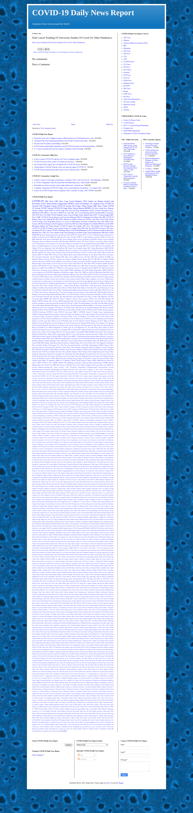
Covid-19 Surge (59, 210)
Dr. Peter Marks (42, 477)
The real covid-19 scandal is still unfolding (47, 144)
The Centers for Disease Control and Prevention (92, 651)
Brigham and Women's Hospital (70, 398)
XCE (41, 717)
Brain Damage (93, 396)
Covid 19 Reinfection (107, 279)
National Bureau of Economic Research (65, 585)
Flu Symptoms (106, 499)
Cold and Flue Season (104, 431)
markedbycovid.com (67, 726)
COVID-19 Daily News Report (83, 12)
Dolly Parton (58, 457)
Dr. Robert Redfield (82, 477)
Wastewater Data (50, 248)
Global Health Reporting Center (64, 510)
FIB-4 (46, 493)
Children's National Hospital (40, 314)
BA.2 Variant (92, 248)
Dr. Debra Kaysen (40, 466)
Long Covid (69, 201)
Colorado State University (61, 433)
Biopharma (96, 391)
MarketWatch (51, 568)
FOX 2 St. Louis (104, 493)
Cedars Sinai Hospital (59, 424)
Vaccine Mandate (55, 257)
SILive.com (66, 294)
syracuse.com (62, 729)
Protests (49, 618)
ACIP (47, 376)
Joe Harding (102, 539)
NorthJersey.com (82, 592)
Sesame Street (50, 636)
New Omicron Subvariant (48, 292)
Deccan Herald (88, 451)
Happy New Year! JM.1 (47, 519)
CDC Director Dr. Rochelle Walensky (87, 307)
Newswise (69, 292)
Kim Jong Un (105, 288)
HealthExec (85, 521)
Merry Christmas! (63, 290)
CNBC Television (64, 219)
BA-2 (106, 387)
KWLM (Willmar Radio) (107, 550)
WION (51, 210)
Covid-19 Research (63, 52)
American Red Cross (100, 301)
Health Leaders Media (43, 521)
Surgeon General (94, 645)
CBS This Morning (44, 224)
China (65, 215)
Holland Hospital (37, 334)
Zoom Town (78, 720)
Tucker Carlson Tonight (51, 674)
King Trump (106, 554)
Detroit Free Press (46, 455)
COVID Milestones (83, 409)
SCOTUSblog (66, 629)
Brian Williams (49, 398)
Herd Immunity (109, 332)
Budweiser (52, 400)
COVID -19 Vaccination (101, 274)
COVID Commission (108, 407)
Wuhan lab (35, 235)
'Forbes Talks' (78, 369)
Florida (86, 499)
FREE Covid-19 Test (107, 243)
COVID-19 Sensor (56, 418)
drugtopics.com (36, 724)
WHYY (39, 363)
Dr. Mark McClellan (96, 473)
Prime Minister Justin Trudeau (82, 614)
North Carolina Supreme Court (68, 592)
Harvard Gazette (70, 519)
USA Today (76, 206)
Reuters (81, 208)
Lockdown (74, 219)
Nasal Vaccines (89, 265)
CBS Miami (65, 274)
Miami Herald (52, 574)
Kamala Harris (91, 336)
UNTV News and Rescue (71, 682)
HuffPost (60, 528)
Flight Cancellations (78, 499)
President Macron (78, 612)
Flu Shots (98, 499)
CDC (41, 206)
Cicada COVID (54, 431)
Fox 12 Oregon (73, 501)
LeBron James (95, 559)
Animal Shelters (83, 382)
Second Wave (54, 634)
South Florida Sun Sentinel (65, 640)
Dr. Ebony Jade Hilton (51, 466)
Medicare (80, 572)
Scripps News (91, 294)
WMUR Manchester (54, 704)
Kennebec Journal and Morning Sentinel (43, 554)
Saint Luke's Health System (106, 629)
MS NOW (91, 565)
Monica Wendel (44, 579)
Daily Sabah (35, 451)
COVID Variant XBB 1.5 (41, 411)
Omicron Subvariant (45, 347)
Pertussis (34, 607)
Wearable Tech (49, 711)
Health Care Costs (105, 519)
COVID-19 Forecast (42, 413)
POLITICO (95, 228)
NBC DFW (39, 581)
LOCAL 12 (103, 237)
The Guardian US (89, 656)
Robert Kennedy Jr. (84, 254)
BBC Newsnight (80, 303)
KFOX (73, 546)
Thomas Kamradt (44, 669)
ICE (74, 528)
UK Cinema (75, 680)
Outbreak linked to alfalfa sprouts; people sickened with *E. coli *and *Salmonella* (130, 146)
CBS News (59, 201)
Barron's (42, 391)
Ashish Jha (79, 385)
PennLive (104, 605)
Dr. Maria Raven (77, 473)
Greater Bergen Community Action (45, 515)
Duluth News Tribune (92, 482)
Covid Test (42, 318)
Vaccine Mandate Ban (87, 693)
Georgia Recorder (68, 508)
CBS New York (57, 402)
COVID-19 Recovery (97, 415)
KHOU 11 (41, 254)
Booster (56, 226)
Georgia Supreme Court (79, 508)
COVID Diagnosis (47, 409)
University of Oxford (38, 691)
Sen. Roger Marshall (104, 634)
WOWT (62, 704)
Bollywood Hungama (38, 396)
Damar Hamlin (43, 451)
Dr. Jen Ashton (74, 243)
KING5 (46, 548)
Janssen (48, 336)
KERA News (57, 546)
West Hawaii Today (78, 711)
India (53, 222)
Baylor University (59, 391)
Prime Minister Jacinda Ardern (65, 614)
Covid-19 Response (91, 321)
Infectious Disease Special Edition (103, 334)
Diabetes (53, 455)
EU (65, 484)
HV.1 (75, 517)
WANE (48, 700)
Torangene (48, 671)
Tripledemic (46, 257)
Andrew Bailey (56, 382)
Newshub (39, 345)
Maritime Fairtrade (41, 338)
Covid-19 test (68, 224)
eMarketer (52, 724)
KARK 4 (34, 546)
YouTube (34, 720)
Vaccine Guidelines (84, 239)
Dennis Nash (90, 453)
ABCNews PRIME (40, 376)
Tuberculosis (36, 270)
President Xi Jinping (50, 614)
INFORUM (93, 528)
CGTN (72, 404)
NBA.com (99, 579)
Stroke (54, 645)
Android (63, 382)
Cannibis (34, 279)
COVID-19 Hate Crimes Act (65, 413)
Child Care (82, 426)
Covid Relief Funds (40, 442)
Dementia (38, 453)
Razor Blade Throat (42, 623)
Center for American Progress (81, 424)
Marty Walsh (75, 568)
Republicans (57, 625)
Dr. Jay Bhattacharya (67, 468)
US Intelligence (43, 685)
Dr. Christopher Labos (101, 462)
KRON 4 (55, 550)
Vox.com (42, 248)
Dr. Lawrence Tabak (78, 471)
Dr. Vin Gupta (89, 327)
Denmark (74, 453)
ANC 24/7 (74, 301)
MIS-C (80, 565)
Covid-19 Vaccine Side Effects (71, 263)
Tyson (83, 674)
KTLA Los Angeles (79, 550)
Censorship (69, 424)
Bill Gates (98, 303)
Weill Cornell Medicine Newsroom (62, 711)
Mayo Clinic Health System (56, 570)
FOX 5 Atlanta (82, 329)
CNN (85, 201)
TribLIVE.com (96, 671)
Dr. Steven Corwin (70, 479)
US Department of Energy (91, 682)
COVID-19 (38, 201)
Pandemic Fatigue (52, 605)
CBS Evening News (107, 226)
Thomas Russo (54, 669)
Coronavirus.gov (128, 123)
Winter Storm (102, 713)
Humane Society (67, 528)
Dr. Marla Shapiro (107, 473)
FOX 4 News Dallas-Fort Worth (45, 495)
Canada (111, 277)
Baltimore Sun (89, 303)
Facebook (111, 495)
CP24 (62, 422)
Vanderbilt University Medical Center (63, 695)
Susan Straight (92, 351)
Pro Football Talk (41, 616)
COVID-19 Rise (46, 418)
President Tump (64, 349)
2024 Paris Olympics (104, 299)
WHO (112, 224)
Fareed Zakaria (53, 497)
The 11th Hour (54, 296)
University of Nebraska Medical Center (103, 689)
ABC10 (73, 374)
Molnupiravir (35, 579)
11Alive (76, 272)
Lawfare (66, 559)
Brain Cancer (85, 396)
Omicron (58, 222)
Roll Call (105, 627)
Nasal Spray (53, 343)
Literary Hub (41, 563)
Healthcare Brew (99, 521)
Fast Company (61, 497)
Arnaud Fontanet (50, 385)
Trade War (62, 671)
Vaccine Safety (77, 358)
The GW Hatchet (49, 656)
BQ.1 (96, 389)
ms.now (93, 726)
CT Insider (94, 312)
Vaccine (46, 210)
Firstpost (70, 499)
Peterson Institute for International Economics (60, 607)
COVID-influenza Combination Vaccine (96, 420)
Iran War (80, 537)
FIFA (49, 493)
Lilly (80, 561)
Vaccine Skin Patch (41, 695)
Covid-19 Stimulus (44, 323)
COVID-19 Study (78, 418)
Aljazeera (126, 40)
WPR (75, 704)
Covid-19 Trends (69, 323)
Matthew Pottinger (42, 570)
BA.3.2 (72, 303)
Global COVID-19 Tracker (39, 510)
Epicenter (63, 486)
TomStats (43, 671)
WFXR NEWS (110, 700)
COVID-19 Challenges (66, 411)
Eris (112, 283)
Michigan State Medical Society (76, 574)
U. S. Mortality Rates (91, 674)
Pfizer (42, 213)
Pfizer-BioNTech (37, 349)
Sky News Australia (66, 239)
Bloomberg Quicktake (44, 305)
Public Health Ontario (46, 620)
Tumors (68, 674)
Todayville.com (36, 671)
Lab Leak (111, 237)
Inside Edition (101, 252)
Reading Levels (58, 623)
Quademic (55, 620)
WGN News (40, 702)
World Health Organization (93, 270)
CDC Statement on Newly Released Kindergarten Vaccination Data (129, 156)
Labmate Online (98, 557)
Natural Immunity (105, 587)
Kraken (53, 557)
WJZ (67, 702)
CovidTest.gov (68, 448)
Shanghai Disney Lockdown (74, 636)
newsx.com (111, 726)
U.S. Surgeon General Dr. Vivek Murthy (95, 676)
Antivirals (111, 301)
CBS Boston (36, 307)
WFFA (99, 700)
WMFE (47, 704)
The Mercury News (48, 660)
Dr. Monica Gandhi (65, 475)
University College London (57, 687)
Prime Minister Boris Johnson (68, 254)
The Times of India (91, 296)
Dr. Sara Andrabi (40, 479)
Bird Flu (90, 259)
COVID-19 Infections (39, 312)
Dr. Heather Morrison (106, 466)
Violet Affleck (64, 698)
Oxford (56, 603)
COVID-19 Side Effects (67, 418)
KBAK (39, 546)
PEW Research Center (59, 347)
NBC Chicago (45, 343)
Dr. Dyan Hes (51, 325)
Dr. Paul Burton (104, 475)
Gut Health (39, 517)
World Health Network (50, 715)
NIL (37, 583)
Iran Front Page (73, 537)
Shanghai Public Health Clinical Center (93, 636)
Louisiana (46, 565)
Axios (102, 219)
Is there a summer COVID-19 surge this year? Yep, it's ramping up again (56, 159)
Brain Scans (101, 396)
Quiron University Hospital (77, 620)
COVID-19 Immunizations (105, 310)
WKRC (71, 270)
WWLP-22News (104, 706)
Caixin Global (71, 422)
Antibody (97, 382)
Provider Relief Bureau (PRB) (60, 618)
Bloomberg (99, 248)
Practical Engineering (102, 609)
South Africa (39, 640)
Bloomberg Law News (79, 393)
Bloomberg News (91, 393)
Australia (79, 248)
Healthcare (91, 521)
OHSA (98, 594)
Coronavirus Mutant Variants (105, 241)
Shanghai (63, 636)
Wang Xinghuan (81, 709)
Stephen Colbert (77, 351)
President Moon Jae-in (89, 612)
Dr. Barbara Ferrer (109, 460)
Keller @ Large (109, 552)
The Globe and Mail (59, 656)
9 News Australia (108, 239)
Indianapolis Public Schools (63, 532)
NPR (78, 217)
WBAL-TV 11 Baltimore (63, 360)
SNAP (72, 629)
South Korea (46, 351)
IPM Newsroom (100, 528)
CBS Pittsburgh (83, 402)
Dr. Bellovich (35, 462)
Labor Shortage (107, 557)
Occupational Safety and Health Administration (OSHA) (86, 345)
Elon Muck (35, 486)
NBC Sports (62, 581)
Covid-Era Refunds (59, 448)
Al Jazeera (90, 301)
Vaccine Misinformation (99, 693)
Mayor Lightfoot (81, 570)
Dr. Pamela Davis (95, 475)
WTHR (62, 706)
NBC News (97, 206)
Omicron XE (99, 598)
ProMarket (49, 616)
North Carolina (55, 592)
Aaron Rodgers (82, 301)
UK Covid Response (85, 680)
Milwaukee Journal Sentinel (69, 340)
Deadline (62, 451)
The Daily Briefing (79, 354)
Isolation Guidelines (38, 288)
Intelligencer (67, 534)
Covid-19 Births (74, 318)
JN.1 (48, 233)
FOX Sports (66, 495)
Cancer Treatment (97, 422)
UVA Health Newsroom (76, 685)
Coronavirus (110, 213)
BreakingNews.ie (109, 396)
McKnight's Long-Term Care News (74, 338)
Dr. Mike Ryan (55, 475)
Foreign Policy (65, 501)
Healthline (48, 523)
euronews (85, 299)
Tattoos (72, 647)
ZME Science (40, 720)
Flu (45, 215)
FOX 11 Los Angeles (61, 329)
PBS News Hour (104, 224)
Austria (62, 387)
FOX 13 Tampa (72, 329)
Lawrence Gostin (73, 559)
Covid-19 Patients (78, 321)
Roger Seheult (88, 627)
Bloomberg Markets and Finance (43, 226)
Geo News (101, 506)
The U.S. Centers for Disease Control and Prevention (70, 665)
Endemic (97, 243)
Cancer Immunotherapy (106, 312)
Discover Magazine (49, 283)
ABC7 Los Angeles (98, 374)
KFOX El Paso (80, 546)
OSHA (34, 596)
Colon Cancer (50, 433)
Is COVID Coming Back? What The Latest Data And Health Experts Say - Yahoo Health (61, 183)
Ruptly (41, 629)
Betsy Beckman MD (80, 391)
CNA (68, 235)
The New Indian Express (60, 660)
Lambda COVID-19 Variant (47, 559)
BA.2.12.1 (35, 389)
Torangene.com (128, 128)
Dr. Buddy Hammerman (88, 462)
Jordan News (61, 543)
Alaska (99, 378)
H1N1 (44, 517)
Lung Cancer (53, 565)
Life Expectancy (55, 265)
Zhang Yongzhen (86, 365)
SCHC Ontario (58, 629)
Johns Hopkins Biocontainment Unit (57, 541)
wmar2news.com (47, 731)
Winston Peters (84, 713)
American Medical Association (49, 241)
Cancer (55, 250)
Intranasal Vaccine (108, 285)
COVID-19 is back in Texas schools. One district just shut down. (54, 162)
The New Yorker (50, 356)
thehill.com (86, 729)
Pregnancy (35, 294)
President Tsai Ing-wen (38, 614)
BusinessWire (35, 402)
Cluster (87, 431)
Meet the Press (103, 572)
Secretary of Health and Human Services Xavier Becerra (73, 634)
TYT (53, 647)
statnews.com (41, 272)
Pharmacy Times (108, 265)
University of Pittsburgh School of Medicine (56, 691)
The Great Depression (71, 656)
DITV (101, 448)
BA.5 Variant (47, 230)
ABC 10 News (53, 301)
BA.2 (80, 272)
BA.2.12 (111, 387)
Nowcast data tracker (69, 594)
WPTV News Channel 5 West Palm (96, 704)
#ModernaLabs (82, 367)
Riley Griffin (105, 625)
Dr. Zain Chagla (62, 482)
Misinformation (77, 290)
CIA (84, 404)
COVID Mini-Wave (94, 409)
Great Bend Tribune (105, 512)
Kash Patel (69, 552)
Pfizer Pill (85, 607)
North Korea (47, 239)
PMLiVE (79, 603)
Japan (49, 539)
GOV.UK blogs (72, 504)
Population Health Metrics (51, 349)
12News (101, 369)
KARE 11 (111, 543)
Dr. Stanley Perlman (51, 479)
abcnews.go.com (109, 720)
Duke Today (83, 482)
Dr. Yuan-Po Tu (53, 482)
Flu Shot (40, 285)
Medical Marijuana (62, 572)
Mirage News (85, 576)
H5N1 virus (49, 517)
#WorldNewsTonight (67, 272)
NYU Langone (88, 583)
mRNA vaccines (78, 257)
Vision (112, 358)
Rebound (64, 623)
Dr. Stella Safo (61, 479)
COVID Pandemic (57, 215)
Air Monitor (71, 378)
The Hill (55, 219)
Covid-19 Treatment (57, 323)
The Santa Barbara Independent (46, 662)
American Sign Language (102, 380)
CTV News (85, 241)
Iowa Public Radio (52, 537)
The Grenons (80, 656)
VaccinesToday (87, 358)
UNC (49, 682)
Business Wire (110, 400)
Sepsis (44, 636)
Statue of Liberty (95, 643)
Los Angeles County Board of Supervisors (94, 563)
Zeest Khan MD (55, 720)
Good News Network (103, 510)
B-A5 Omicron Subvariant (81, 387)
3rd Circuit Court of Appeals (75, 371)
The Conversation (108, 254)
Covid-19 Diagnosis (37, 444)
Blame (40, 393)
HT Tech (71, 517)
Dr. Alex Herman (47, 460)
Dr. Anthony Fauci (97, 204)
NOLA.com (48, 583)
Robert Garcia (42, 627)
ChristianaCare (89, 429)
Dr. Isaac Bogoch (83, 283)
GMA (44, 233)
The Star (79, 662)
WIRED (46, 299)
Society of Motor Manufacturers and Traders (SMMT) (99, 638)
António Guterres (104, 382)
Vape (98, 695)
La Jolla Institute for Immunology (84, 557)
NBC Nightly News (75, 265)
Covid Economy (83, 440)
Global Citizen (51, 510)
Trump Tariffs (36, 674)
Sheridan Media (36, 638)
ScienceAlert (103, 349)
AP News (53, 259)
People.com (110, 605)
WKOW (96, 702)
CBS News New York (76, 274)
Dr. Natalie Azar (66, 327)
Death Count (68, 451)
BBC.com (86, 272)
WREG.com (35, 706)
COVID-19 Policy (86, 415)
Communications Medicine (76, 433)
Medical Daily (104, 338)
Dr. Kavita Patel (106, 325)
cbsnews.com (66, 722)
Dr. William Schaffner (104, 283)
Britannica (82, 398)
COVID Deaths (52, 310)
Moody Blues (59, 579)
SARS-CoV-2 (52, 268)
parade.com (35, 729)
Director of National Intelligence (94, 455)
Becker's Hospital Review (74, 259)
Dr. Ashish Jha (59, 237)
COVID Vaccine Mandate (61, 277)
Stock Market (48, 645)
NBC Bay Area (87, 228)
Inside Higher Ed (95, 532)
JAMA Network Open (38, 336)
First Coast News (89, 497)
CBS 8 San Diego (48, 402)
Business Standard (100, 400)
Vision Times (104, 698)
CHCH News (78, 404)
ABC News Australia (65, 374)
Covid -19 (47, 440)
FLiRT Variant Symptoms (59, 493)
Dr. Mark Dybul (86, 473)
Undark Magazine (95, 685)
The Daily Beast (67, 354)
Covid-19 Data (92, 250)
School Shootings (88, 631)
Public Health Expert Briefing (101, 618)
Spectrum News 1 (88, 640)
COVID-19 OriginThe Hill (73, 415)
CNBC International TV (95, 404)
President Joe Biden (54, 612)
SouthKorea (75, 640)
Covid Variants (58, 228)
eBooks (47, 724)
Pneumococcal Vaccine (70, 609)
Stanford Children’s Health (57, 643)
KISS (50, 548)
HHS (86, 332)
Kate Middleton (84, 552)
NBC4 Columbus (91, 581)
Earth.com (106, 327)
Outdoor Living (49, 603)
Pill (51, 609)
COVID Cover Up (37, 409)
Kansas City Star (60, 552)
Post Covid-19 (90, 246)
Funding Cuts (78, 52)
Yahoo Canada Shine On (64, 717)
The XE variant (99, 667)
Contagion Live (95, 279)
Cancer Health (89, 422)
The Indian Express (87, 658)
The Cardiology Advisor (72, 651)
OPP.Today (111, 594)
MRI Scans (85, 565)
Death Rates (75, 451)
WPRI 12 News (82, 704)
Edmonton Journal (82, 484)
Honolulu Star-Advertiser (65, 526)
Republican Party (48, 625)
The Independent (78, 296)
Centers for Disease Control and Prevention (51, 279)
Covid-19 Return (41, 446)
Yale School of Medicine (64, 365)
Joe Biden (54, 336)
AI (105, 257)
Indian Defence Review (103, 530)
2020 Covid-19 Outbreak (48, 371)
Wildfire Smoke (71, 713)
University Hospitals (66, 358)
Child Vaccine (109, 219)
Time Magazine (102, 296)
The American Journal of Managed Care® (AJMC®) (82, 268)
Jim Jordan (89, 539)
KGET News (99, 546)
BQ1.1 (99, 389)
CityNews (92, 241)
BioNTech (92, 272)
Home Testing (47, 334)
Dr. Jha (85, 468)
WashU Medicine (102, 709)
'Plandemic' (90, 369)
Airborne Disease (92, 378)
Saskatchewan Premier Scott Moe (68, 631)
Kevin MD (58, 554)
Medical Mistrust (72, 572)
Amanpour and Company (38, 380)
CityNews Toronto (95, 314)
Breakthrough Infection (38, 398)
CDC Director (98, 402)
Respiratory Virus (65, 625)
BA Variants (60, 303)
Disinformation (60, 283)
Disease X (103, 323)
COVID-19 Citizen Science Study (82, 411)
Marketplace (58, 568)
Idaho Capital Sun (42, 530)
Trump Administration (94, 233)
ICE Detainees (79, 528)
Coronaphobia (98, 435)
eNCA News (127, 70)
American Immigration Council (86, 380)
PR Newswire (88, 603)
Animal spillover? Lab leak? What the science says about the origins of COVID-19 (59, 167)
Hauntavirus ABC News (89, 519)
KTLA (64, 550)
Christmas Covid (79, 314)
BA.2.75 (40, 389)
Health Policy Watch (86, 285)
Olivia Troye (47, 598)
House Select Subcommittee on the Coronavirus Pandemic (89, 526)
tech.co (68, 729)
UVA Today (87, 685)
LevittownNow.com (41, 561)
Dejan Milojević (104, 451)
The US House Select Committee (94, 665)
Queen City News (64, 620)
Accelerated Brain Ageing (99, 376)
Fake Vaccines (45, 497)
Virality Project (73, 698)
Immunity (96, 237)
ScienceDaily (107, 246)
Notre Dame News (53, 594)
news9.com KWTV (101, 726)
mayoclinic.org (86, 726)
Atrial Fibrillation (43, 387)
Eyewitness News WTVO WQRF (101, 490)
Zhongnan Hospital (65, 720)
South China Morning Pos (50, 640)
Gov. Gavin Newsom (52, 512)
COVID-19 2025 (92, 310)
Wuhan (107, 222)
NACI (95, 579)
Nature (77, 343)
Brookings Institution (81, 305)
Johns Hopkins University (85, 288)
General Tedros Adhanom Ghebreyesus (49, 506)
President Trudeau (109, 612)
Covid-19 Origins (56, 281)
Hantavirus (47, 246)
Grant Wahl (97, 512)
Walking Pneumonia (70, 709)
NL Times (41, 583)
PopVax (86, 609)
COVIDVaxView (56, 422)
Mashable (103, 568)
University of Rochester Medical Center (80, 691)
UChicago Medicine (45, 680)
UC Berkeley (110, 676)
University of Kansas (54, 689)
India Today (94, 530)
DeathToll (81, 451)
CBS (95, 259)
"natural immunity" (59, 367)
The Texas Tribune (94, 356)
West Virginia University (96, 711)
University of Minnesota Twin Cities (93, 222)
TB (37, 647)
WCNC (73, 360)
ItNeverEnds (91, 537)
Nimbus (45, 345)
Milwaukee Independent (101, 574)
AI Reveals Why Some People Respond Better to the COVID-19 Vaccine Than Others (61, 141)
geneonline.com (101, 365)
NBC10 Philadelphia (81, 581)
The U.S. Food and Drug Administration (136, 125)
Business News (80, 400)
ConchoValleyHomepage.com (99, 433)
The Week (82, 667)
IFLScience (77, 252)
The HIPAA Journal (99, 656)
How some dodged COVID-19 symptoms (47, 528)
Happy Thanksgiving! (60, 519)
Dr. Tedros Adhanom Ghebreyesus (102, 479)
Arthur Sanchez (60, 385)
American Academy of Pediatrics (54, 380)
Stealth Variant (104, 643)
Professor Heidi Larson (72, 616)
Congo (111, 314)
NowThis (60, 594)
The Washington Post (87, 217)
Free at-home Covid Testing (47, 332)
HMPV (66, 517)
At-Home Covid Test (103, 385)
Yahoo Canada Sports (77, 717)
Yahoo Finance (87, 206)
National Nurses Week (76, 587)
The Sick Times (59, 662)
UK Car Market (67, 680)
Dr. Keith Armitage (50, 471)
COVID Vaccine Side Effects (66, 310)
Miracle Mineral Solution (74, 576)
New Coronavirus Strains (52, 590)
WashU (95, 709)
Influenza (35, 265)
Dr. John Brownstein (84, 325)
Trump (102, 671)
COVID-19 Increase (78, 413)
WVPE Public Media (94, 706)
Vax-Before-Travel (109, 695)
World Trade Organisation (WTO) (79, 715)
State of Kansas (86, 643)
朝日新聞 (63, 731)
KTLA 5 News (70, 550)
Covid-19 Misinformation (96, 235)
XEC (62, 257)
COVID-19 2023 (81, 310)
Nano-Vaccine (100, 583)
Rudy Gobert (35, 629)
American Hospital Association (49, 235)
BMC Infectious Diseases (78, 389)
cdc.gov (72, 722)
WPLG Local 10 (69, 704)
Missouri (98, 576)
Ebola (93, 243)
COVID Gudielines (72, 409)
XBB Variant (35, 717)
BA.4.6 (51, 389)
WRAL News (110, 704)
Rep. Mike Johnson (37, 625)
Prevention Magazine (76, 349)
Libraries (76, 561)
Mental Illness (44, 574)
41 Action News (87, 371)
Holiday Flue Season (89, 523)
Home (73, 124)
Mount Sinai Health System (88, 340)
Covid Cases (62, 440)
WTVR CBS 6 (84, 706)
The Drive (105, 654)
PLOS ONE (73, 603)
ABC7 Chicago (89, 374)
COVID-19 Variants (46, 228)
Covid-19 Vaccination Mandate (83, 281)
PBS (84, 246)
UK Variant (45, 682)
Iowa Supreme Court (63, 537)
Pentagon (111, 347)
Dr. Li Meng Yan (107, 471)
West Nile (86, 711)
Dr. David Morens (103, 464)
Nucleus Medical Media (81, 594)
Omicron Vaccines (55, 598)
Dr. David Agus (94, 464)
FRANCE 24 (89, 495)
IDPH (84, 528)
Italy (96, 537)
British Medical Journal (91, 398)
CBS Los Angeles (102, 259)
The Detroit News (90, 354)
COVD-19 (90, 274)
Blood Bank (45, 393)
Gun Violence (107, 515)
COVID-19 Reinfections (77, 277)
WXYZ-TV (51, 709)
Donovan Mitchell (67, 457)
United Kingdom (104, 685)
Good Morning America (87, 213)
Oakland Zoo (39, 596)
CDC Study (57, 404)
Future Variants (48, 285)
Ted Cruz (83, 647)
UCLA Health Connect (97, 678)
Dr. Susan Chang (80, 479)
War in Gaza (89, 709)
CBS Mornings (64, 241)
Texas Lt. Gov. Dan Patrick (57, 649)
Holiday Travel (110, 523)
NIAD (33, 583)
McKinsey (89, 570)
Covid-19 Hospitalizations (79, 230)
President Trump (50, 206)
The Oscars (92, 660)
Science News (105, 631)
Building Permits (60, 400)
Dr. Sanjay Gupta (50, 252)
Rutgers (52, 629)
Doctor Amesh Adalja (48, 457)
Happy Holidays (36, 519)
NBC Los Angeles (47, 581)
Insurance (60, 534)
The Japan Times (97, 658)
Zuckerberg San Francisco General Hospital (93, 720)
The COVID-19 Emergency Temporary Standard (53, 651)
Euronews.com (49, 329)
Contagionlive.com (74, 435)
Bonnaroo (46, 396)
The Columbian (57, 354)
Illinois (49, 530)
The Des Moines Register (95, 654)
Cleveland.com (81, 431)
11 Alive (96, 369)
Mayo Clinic (98, 217)
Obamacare (46, 596)
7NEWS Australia (43, 301)
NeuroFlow (42, 590)
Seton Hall (58, 636)
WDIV (94, 360)
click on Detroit (79, 722)
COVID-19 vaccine (64, 206)
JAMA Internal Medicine (104, 537)
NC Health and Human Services (105, 581)
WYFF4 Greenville (59, 709)
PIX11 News (71, 347)
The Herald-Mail (109, 656)
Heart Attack (99, 332)
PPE (83, 603)
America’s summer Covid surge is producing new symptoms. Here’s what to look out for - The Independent (67, 180)
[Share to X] (43, 49)
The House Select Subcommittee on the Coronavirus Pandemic (63, 658)
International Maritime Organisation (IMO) (82, 534)
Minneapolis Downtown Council (57, 576)
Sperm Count (96, 640)
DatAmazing (56, 451)
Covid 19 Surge (37, 222)
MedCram (39, 239)
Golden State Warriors (80, 510)
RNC (86, 620)
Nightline (107, 590)
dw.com (43, 724)
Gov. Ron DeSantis (87, 237)
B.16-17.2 (102, 387)
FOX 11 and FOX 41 (81, 493)
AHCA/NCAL (64, 376)
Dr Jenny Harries (76, 457)
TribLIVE (88, 671)
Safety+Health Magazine (91, 629)
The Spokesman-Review (70, 662)
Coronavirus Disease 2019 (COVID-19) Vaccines (45, 437)
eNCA (94, 365)
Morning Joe (66, 579)
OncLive (106, 598)
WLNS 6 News (47, 363)
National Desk (80, 585)
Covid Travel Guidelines (52, 442)
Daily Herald (110, 448)
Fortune (66, 228)
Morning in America (88, 290)
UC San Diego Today (44, 678)
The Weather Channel (107, 356)
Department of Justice (100, 453)
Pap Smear (66, 605)
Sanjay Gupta (46, 631)
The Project (111, 660)
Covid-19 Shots (50, 446)
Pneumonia (80, 609)
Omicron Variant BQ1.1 (67, 598)
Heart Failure (61, 523)
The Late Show (107, 658)
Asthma (84, 385)
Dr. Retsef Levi (73, 477)
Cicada (87, 314)
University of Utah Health (99, 691)
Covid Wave (65, 318)
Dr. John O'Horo (102, 468)
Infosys (88, 532)
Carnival (47, 424)
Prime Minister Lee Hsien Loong (101, 614)
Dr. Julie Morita (40, 471)
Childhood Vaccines (64, 250)
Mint (70, 290)
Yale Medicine (60, 248)
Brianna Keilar (57, 398)
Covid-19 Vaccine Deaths (101, 281)
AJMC (70, 376)
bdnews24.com (36, 722)
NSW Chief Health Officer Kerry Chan (62, 583)
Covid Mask (101, 440)
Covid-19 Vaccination (102, 210)
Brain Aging (77, 396)
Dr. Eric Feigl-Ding (82, 466)
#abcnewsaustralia (103, 367)
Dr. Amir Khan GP (65, 460)
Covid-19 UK (67, 446)
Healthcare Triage (40, 523)
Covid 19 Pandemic (38, 243)
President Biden (100, 213)
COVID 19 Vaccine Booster (50, 217)
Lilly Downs (85, 561)
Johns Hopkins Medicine (43, 543)
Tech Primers (77, 647)
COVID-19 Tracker (89, 418)
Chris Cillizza (74, 429)
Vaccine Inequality (76, 693)
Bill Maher (104, 303)
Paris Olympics (78, 605)
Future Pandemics (50, 504)
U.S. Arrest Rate (101, 674)
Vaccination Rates (37, 299)
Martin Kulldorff (66, 568)
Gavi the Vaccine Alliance (68, 332)
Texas (98, 647)
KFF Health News (66, 546)
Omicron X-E (92, 598)
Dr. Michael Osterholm (53, 327)
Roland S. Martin (97, 627)
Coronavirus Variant (103, 261)
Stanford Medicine (70, 643)
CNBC (38, 217)
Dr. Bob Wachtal (66, 462)
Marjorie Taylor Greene (50, 290)
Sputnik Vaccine (104, 640)
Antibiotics (91, 382)
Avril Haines (68, 387)
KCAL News (45, 546)
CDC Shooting (49, 404)
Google (112, 510)
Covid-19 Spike (59, 446)
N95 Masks (90, 579)
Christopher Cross (109, 429)
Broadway (101, 398)
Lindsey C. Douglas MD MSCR (98, 561)
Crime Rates (83, 448)
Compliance (87, 433)
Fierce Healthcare (75, 497)
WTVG (78, 706)
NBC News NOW (100, 290)
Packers (95, 603)
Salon (41, 631)
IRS (67, 334)
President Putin (99, 612)
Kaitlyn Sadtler (51, 552)
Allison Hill (110, 378)
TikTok (89, 669)
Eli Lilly (98, 484)
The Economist (37, 257)
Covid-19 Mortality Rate (64, 321)
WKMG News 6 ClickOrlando (86, 702)
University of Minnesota (66, 689)
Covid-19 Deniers (98, 442)
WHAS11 (52, 702)
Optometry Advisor (67, 601)
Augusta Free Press (54, 387)
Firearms (82, 497)
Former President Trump (103, 329)
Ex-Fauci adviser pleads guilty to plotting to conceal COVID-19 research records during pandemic (64, 146)
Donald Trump (104, 230)
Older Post (109, 124)
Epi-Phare (57, 486)
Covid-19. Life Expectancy (45, 448)
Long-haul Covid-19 (76, 563)
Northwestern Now (43, 594)
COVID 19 (35, 228)
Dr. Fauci (67, 213)
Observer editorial (54, 596)
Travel (34, 358)
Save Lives (80, 631)
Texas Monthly (68, 649)
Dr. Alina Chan (56, 460)
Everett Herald (42, 490)
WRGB (41, 706)
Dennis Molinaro (81, 453)
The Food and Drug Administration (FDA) (80, 210)
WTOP (66, 706)
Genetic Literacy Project (91, 506)
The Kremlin (40, 356)
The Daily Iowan (64, 654)
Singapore (110, 349)
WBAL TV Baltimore (48, 360)
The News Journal (84, 660)
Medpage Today (55, 340)
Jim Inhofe (83, 539)
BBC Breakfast (58, 389)
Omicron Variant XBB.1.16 (81, 598)
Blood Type (53, 393)
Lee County (103, 559)
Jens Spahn (76, 539)
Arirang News (61, 259)
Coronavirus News (65, 437)
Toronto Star (55, 671)
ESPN (56, 484)
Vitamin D (35, 248)
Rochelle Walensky (79, 627)
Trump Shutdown (109, 671)
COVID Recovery (104, 409)
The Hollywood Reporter (39, 658)
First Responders (46, 499)
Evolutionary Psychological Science (65, 490)
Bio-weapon (90, 391)
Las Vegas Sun (59, 559)
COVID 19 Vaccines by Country (85, 407)
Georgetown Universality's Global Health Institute (45, 508)
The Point (104, 660)
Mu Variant (73, 579)
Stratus (75, 239)
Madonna (97, 565)
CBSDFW (91, 402)
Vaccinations (58, 693)
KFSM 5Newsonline (90, 546)
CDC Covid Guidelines (47, 307)
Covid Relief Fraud (93, 316)
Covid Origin (46, 263)
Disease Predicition (37, 457)
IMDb (88, 528)
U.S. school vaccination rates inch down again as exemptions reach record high (58, 149)
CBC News (75, 213)
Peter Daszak (43, 607)
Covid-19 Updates (80, 323)
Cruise (89, 448)
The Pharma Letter (61, 356)
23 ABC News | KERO (61, 371)
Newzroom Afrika (100, 590)
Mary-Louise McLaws (84, 568)
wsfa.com (54, 731)
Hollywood (35, 526)
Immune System (86, 530)
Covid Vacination (64, 442)
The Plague (98, 660)
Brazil (73, 305)
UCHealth (63, 678)
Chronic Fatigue (36, 431)
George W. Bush (109, 506)
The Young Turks (109, 667)
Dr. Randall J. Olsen (63, 477)
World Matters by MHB (62, 715)
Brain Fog (35, 274)
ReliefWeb (83, 623)
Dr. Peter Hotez (86, 263)
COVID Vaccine (47, 208)
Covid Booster (36, 281)
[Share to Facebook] (46, 49)
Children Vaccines (103, 426)
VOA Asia (51, 693)
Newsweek (79, 246)
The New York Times (93, 219)
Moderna (111, 208)
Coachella (92, 431)
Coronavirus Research (77, 437)
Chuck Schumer (45, 431)
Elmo (112, 484)
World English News (37, 715)
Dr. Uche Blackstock (78, 327)
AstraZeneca (62, 235)
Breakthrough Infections (46, 274)
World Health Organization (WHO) (60, 204)
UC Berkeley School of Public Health (48, 358)
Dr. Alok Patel (106, 250)
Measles (87, 338)
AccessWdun (110, 376)
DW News (95, 208)
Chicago (52, 426)
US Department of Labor (104, 682)
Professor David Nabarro (59, 616)
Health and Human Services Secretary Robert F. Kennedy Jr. (65, 521)
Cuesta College (96, 448)
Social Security (36, 351)
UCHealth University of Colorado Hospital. (79, 678)
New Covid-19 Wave (86, 343)
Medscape (73, 217)
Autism (85, 248)
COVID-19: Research (79, 420)
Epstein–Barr (78, 486)
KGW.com (106, 546)
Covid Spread (104, 316)
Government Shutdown (65, 512)
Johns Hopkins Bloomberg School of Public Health (61, 288)
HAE (54, 517)
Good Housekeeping (91, 510)
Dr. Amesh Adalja (40, 325)
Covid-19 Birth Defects (75, 442)
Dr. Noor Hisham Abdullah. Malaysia (80, 475)
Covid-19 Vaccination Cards (93, 446)
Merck (66, 265)
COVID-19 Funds (52, 413)
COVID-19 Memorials (59, 415)
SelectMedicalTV (93, 634)
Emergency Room (43, 486)
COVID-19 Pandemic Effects (61, 230)
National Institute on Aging (63, 587)
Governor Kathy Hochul (87, 512)
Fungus (34, 504)
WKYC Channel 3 (39, 704)
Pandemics (60, 605)
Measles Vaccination (108, 570)
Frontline (103, 501)
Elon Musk (41, 329)
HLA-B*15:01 (60, 517)
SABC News (44, 268)
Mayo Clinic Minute (70, 570)
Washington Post (79, 270)
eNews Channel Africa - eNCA (63, 724)
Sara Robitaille (55, 631)
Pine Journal (56, 609)
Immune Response (76, 530)
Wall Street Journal (108, 233)
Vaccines (102, 228)
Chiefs (77, 426)
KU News (97, 550)
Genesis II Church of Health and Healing (72, 506)
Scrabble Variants (45, 634)
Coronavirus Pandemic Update (87, 261)
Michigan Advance (62, 574)
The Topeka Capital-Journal (48, 665)
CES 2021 (67, 404)
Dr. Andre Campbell (89, 460)
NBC (104, 579)
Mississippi (93, 576)
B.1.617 (90, 387)
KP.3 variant (97, 288)
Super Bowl (69, 645)
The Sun (109, 662)
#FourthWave (73, 367)
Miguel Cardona (89, 574)
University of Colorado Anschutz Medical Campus (92, 687)
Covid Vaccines (64, 217)
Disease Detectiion (109, 455)
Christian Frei (81, 429)
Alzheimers (35, 241)
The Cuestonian (55, 654)
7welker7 (94, 371)
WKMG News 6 (73, 702)
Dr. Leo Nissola (88, 471)
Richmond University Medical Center (91, 625)
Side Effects (44, 638)
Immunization (80, 334)
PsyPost (85, 349)
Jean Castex (64, 539)
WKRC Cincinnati (104, 702)
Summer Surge (82, 233)
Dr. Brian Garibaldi (76, 462)
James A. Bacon (42, 539)
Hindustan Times (78, 523)
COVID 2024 (97, 407)
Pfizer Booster (77, 607)
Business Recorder (89, 400)
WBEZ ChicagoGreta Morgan (71, 700)
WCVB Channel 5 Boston (84, 360)
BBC (104, 217)
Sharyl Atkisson (109, 636)
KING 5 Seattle (40, 548)
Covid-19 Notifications (85, 444)
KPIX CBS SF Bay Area (38, 550)
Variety (102, 695)
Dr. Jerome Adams (78, 468)
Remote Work (99, 623)
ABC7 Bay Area (79, 374)
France (98, 501)
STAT (72, 294)
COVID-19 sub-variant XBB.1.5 (68, 312)
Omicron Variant (37, 210)
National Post (86, 587)
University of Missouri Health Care (83, 689)
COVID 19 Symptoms (69, 407)
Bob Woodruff (100, 393)
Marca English (104, 565)
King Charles (98, 554)
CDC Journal (41, 404)
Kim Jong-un (91, 554)
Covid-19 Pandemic (82, 204)
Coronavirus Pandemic (52, 316)
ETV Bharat (61, 484)
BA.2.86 (66, 303)
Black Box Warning (105, 391)
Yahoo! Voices (77, 299)
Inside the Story (104, 532)
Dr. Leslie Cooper (97, 471)
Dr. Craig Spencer (41, 464)
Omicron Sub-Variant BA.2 (88, 292)
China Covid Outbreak (45, 219)
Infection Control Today (89, 252)
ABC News (49, 201)
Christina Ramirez (98, 429)
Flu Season (70, 252)
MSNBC (88, 208)
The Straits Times (101, 662)
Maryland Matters (95, 568)
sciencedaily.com (53, 729)
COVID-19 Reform (108, 415)
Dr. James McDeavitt (45, 468)
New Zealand (98, 265)
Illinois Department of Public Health (61, 530)
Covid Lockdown (92, 440)
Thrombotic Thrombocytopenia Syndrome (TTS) (73, 669)
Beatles (66, 391)
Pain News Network (102, 603)
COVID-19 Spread (90, 277)
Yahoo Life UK (88, 717)
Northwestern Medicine (94, 592)
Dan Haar (49, 451)
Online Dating (44, 601)
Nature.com (81, 219)
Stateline (69, 351)
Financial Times (61, 252)
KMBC (71, 548)
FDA (33, 215)
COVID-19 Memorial (89, 413)
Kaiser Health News (41, 552)
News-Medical (93, 224)
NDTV (51, 254)
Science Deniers (97, 631)
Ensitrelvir (51, 486)
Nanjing (94, 583)
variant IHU (110, 729)
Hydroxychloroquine (59, 334)
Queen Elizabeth (93, 349)
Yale (103, 717)
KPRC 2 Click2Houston (79, 336)
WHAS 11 (46, 702)
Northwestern (52, 345)
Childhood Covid (61, 261)
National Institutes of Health (66, 343)
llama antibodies (44, 726)
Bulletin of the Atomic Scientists (98, 305)
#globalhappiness (55, 369)
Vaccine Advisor (66, 693)
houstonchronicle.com (100, 724)
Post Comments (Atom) (48, 128)
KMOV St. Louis (78, 548)
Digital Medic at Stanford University (75, 455)
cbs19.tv (60, 722)
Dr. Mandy (43, 473)
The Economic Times (104, 354)
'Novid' (85, 369)
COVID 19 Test (43, 310)
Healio (98, 519)
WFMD (103, 700)
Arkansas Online (41, 385)
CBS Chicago (58, 274)
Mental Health (36, 574)
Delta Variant (73, 208)
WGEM (34, 702)
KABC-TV (60, 336)
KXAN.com (45, 265)
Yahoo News (69, 257)
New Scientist (54, 233)
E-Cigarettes (38, 484)
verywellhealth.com (37, 731)
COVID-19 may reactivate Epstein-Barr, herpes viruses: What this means (57, 170)
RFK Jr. (47, 213)
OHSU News (103, 594)
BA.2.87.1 (46, 389)
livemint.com (35, 726)
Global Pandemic (74, 285)
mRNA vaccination (55, 726)
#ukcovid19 (71, 369)
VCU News (46, 693)
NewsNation (71, 246)
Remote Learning (91, 623)
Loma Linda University (64, 563)
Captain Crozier (40, 424)
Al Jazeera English (104, 215)
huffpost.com (110, 724)
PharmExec (91, 607)
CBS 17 (111, 305)
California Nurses (80, 422)
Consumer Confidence (43, 435)
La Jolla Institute (70, 557)
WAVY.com (60, 700)
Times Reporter (104, 669)
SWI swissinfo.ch (79, 629)
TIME (49, 215)
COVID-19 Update (99, 418)
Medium (96, 572)
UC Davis (35, 678)
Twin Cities (74, 674)
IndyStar (74, 532)
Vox (45, 700)
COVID (111, 248)
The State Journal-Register (89, 662)
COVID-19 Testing (103, 277)
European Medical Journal (78, 488)
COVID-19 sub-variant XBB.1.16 (46, 420)
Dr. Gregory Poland (71, 283)
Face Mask (96, 495)
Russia (60, 294)
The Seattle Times (72, 356)
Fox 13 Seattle (92, 501)
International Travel (99, 534)
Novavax (56, 254)
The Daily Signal (74, 654)
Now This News (62, 345)
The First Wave (40, 656)
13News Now (93, 299)
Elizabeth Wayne (105, 484)
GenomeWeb (80, 332)
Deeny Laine (95, 451)
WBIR (81, 700)
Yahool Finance (97, 717)
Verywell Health (104, 358)
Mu (98, 340)
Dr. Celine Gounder (70, 237)
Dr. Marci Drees (69, 473)
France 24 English (38, 246)
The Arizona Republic (79, 649)
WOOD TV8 (62, 363)
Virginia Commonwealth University (87, 698)
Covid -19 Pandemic (79, 316)
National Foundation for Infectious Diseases (97, 585)
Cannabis (105, 422)
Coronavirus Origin (38, 316)
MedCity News (94, 338)
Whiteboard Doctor (52, 713)
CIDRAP (61, 213)
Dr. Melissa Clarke (46, 475)
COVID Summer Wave (46, 277)
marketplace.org (77, 726)
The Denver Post (83, 654)
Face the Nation (104, 495)
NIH (82, 265)
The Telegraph (83, 356)
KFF (40, 265)
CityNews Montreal (71, 431)
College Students (41, 433)
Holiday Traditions (100, 523)
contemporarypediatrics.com (91, 722)
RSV (95, 215)
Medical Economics (51, 572)
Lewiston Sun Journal (53, 561)
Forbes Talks (56, 501)
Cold (96, 431)
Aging (65, 378)
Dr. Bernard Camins (55, 462)
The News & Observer (73, 660)
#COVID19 (49, 272)
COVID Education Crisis (59, 409)
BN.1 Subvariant (89, 389)
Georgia (61, 508)
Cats (51, 424)
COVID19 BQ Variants (45, 422)
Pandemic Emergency (41, 605)
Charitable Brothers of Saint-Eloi (41, 426)
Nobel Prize (41, 592)
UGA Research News (57, 680)
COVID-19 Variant (66, 226)
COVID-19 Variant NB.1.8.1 (79, 235)
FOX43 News (73, 495)
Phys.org (111, 292)
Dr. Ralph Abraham (52, 477)
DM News (75, 224)
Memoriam (111, 572)
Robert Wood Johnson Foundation (55, 627)
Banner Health (105, 389)
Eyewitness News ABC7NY (83, 490)
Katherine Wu (93, 552)
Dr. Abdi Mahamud (108, 457)
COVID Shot (49, 250)
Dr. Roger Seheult (93, 477)
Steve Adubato (40, 645)
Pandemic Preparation (82, 347)
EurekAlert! (101, 486)
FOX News (39, 215)
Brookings (106, 398)
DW (105, 448)
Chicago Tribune (70, 426)
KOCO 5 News (88, 548)
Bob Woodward (109, 393)
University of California (71, 687)
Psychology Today (74, 618)
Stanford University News (58, 351)
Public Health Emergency (86, 618)
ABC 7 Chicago (37, 374)
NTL (75, 583)
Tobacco (111, 669)
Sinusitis (50, 638)
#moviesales (64, 369)
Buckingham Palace (43, 400)
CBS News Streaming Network (70, 402)
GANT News (64, 504)
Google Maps (35, 512)
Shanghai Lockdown (101, 294)
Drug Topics (98, 327)
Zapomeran (48, 720)
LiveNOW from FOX (52, 563)
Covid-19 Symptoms (56, 224)
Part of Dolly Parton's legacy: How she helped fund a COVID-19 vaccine (57, 164)
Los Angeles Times (75, 228)
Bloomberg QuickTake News (105, 272)
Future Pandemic (40, 504)
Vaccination (44, 270)
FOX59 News (81, 495)
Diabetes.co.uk (60, 455)
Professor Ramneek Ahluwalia (87, 616)
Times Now (95, 669)
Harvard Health (79, 519)
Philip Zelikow (103, 607)
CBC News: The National (91, 226)
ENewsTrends (50, 484)
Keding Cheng (101, 552)
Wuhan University (109, 715)
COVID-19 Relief (36, 418)
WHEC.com (58, 702)
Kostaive (48, 557)
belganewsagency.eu (45, 722)
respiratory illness (43, 729)
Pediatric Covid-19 (101, 347)
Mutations (79, 579)
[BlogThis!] (41, 49)
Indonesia (89, 334)
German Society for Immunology (94, 508)
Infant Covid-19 (81, 532)
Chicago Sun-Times (60, 426)
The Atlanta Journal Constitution (93, 649)
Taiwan (107, 351)
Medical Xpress (89, 215)
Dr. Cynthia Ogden (52, 464)
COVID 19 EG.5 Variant (56, 407)
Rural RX (46, 629)
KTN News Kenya (90, 550)
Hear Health (54, 523)
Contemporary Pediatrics (87, 435)
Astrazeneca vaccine (92, 385)
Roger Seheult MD (52, 294)
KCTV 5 (51, 546)
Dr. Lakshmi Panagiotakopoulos (64, 471)
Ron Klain (111, 627)
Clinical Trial (105, 314)
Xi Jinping (46, 717)
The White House (90, 667)
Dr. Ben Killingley (45, 462)
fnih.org (74, 724)
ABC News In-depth (97, 257)
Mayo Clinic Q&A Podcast (55, 338)
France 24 (126, 78)
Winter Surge (110, 713)
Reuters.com (36, 268)
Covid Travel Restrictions (53, 318)
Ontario (59, 601)
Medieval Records (88, 572)
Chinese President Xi (67, 314)
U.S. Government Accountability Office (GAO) (72, 676)
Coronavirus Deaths (108, 435)
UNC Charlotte (55, 682)
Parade (71, 605)
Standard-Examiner (40, 643)
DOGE (89, 323)
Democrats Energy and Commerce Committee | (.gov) (56, 453)
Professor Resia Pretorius (102, 616)
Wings (77, 713)
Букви (59, 731)
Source (34, 640)
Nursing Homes (92, 594)
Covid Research (46, 281)
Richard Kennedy (75, 625)
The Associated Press (66, 296)
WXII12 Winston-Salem (41, 709)
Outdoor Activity (40, 603)
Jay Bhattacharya (55, 539)
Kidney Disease (65, 554)
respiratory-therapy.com (45, 367)
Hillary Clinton (69, 523)
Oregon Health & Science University (82, 601)
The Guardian (77, 226)
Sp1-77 (81, 640)
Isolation (85, 537)
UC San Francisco (56, 678)
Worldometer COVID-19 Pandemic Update (136, 133)
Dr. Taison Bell (89, 479)
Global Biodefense (109, 508)
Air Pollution (79, 378)
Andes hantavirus (47, 382)
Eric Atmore (85, 486)
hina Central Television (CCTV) (85, 724)
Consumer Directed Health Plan (59, 435)
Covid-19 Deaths (73, 215)
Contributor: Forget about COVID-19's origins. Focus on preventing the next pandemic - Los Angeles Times (68, 188)
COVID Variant (50, 261)
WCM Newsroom (88, 700)
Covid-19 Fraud (56, 263)
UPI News (81, 682)
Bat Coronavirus (49, 391)
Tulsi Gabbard (62, 674)
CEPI (62, 404)
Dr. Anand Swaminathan (77, 460)
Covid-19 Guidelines (97, 318)
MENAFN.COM (73, 565)
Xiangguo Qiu (53, 717)
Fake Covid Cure (36, 497)
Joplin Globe (54, 543)
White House (106, 711)
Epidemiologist (70, 486)
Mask (62, 265)
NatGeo (107, 583)
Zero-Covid (76, 365)
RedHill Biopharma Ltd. (73, 623)
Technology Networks (42, 296)
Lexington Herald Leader (66, 561)
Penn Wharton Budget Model (93, 605)
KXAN (34, 552)
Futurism (58, 504)
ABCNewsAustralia (64, 301)
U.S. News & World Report (71, 222)
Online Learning (52, 601)
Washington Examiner (74, 363)
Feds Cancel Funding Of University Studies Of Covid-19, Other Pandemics (58, 42)
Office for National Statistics (67, 596)
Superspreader (76, 645)
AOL (41, 230)
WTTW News (71, 706)
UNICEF (62, 682)
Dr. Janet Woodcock (56, 468)
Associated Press (51, 303)
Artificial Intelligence (38, 303)
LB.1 (56, 557)
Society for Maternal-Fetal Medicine (75, 638)
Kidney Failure (74, 554)
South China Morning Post (68, 233)
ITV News (72, 334)
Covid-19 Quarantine (98, 444)
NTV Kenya (80, 583)
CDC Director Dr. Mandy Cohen (65, 307)
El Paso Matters (92, 484)
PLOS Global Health (63, 603)
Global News (103, 208)
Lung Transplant (61, 565)
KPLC (47, 550)
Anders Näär (39, 382)
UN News (111, 296)
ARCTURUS (76, 376)
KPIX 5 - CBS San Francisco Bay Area (103, 548)
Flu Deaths (92, 499)
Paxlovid (92, 347)
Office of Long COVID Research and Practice (88, 596)
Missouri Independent (108, 576)
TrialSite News (82, 671)
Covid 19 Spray (54, 440)
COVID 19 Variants (38, 250)
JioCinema (95, 539)
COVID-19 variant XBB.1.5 (64, 420)
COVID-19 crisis (51, 312)
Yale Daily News (109, 717)
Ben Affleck (71, 391)
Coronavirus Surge (66, 316)
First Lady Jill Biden (100, 497)
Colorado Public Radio (82, 279)
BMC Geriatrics (66, 389)
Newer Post (36, 124)
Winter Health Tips (93, 713)
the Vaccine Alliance (76, 729)
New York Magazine (99, 343)
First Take (54, 499)
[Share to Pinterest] (48, 49)
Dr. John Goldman (92, 468)
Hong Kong (97, 285)
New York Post (61, 292)
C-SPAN (105, 248)
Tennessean (93, 647)
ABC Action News (70, 248)
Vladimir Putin (36, 360)
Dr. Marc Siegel (60, 473)
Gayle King (97, 504)
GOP (57, 332)
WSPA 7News (56, 706)
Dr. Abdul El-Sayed (37, 460)
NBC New (55, 581)
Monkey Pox (51, 579)
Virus (99, 698)
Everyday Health (50, 490)
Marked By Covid (43, 568)
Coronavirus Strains (88, 437)
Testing (49, 354)
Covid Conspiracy (50, 243)
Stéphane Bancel (60, 645)
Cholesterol (67, 429)
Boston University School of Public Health (62, 396)
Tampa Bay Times (60, 647)
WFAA (67, 270)
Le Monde (81, 559)
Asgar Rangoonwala (70, 385)
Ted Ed (88, 647)
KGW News (67, 336)
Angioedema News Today (72, 382)
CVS (66, 422)
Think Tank (35, 669)
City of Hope (62, 431)
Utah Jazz (39, 693)
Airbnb (85, 378)
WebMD (105, 363)
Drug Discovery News (73, 482)
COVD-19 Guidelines (42, 407)
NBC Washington (70, 581)
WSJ (50, 299)
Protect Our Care (41, 618)
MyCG (84, 579)
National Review (95, 587)
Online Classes (36, 601)
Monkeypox (63, 246)
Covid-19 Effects (85, 318)
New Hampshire (64, 590)
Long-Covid (55, 246)
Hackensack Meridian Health (85, 517)
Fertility (68, 497)
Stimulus (85, 351)
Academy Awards (87, 376)
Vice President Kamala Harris (52, 698)
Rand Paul (99, 246)
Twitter (79, 674)
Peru (39, 607)
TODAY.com (61, 268)
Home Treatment (53, 526)
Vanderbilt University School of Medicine (85, 695)
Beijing (85, 259)
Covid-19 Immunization (60, 444)
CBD (41, 402)
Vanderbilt (50, 695)
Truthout (42, 674)
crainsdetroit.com (109, 722)
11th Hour (87, 257)
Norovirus (76, 292)
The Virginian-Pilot (73, 667)
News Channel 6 (84, 590)
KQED (51, 550)
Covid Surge (47, 222)
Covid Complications (72, 440)
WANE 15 (53, 700)
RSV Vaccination (93, 620)
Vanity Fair (95, 358)
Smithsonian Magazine (59, 638)
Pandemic (78, 201)
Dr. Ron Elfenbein (103, 477)
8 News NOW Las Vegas (103, 371)
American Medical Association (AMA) (135, 43)
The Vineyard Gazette (62, 667)
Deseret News (95, 323)
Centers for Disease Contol (131, 120)
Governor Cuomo (75, 512)
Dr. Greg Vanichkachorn (93, 466)
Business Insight (70, 400)
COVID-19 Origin (60, 208)
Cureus (100, 250)
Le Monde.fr (87, 559)
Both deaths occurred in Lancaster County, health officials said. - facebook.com (58, 185)
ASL (81, 376)
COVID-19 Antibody (54, 411)
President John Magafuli (66, 612)
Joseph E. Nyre (79, 543)
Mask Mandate (84, 224)
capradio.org (54, 722)
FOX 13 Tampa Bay (93, 493)
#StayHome (56, 272)
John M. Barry (42, 541)
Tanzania (67, 647)
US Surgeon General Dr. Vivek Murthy (59, 685)
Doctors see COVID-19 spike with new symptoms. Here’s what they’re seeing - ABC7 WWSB (64, 191)
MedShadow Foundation (38, 572)
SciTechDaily (55, 239)
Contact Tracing (72, 261)
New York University (74, 590)
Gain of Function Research (84, 504)
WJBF (63, 702)
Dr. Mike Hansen (98, 457)
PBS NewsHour (103, 292)
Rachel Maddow (103, 620)
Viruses (62, 270)
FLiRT (79, 237)
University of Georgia (42, 689)
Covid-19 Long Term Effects (46, 321)
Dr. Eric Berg (72, 466)
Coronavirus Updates (100, 437)
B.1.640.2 (96, 387)
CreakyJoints (76, 448)
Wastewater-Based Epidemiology (92, 363)
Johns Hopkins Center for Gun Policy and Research (81, 541)
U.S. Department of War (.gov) (51, 676)
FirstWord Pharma (62, 499)
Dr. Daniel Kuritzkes (71, 464)
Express (34, 285)
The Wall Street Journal (106, 268)
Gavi (93, 504)
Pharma (97, 607)
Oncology (111, 598)
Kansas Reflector (101, 336)
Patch (83, 605)
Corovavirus (40, 440)
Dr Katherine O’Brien (87, 457)
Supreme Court (85, 645)
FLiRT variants (70, 493)
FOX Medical (58, 495)
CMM (87, 404)
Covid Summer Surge (63, 243)
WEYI (95, 700)
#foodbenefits (46, 369)
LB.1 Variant (62, 557)
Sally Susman (36, 631)
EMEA (44, 484)
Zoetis (72, 720)
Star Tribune (78, 643)
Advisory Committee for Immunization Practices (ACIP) (48, 378)
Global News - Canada (61, 285)
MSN (33, 239)
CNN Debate (106, 404)
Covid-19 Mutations (73, 444)
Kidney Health (83, 554)
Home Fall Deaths (44, 526)
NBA (38, 343)
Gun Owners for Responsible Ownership (92, 515)
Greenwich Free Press (75, 515)
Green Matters (59, 515)
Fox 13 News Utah (83, 501)
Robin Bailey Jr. (69, 627)
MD (67, 565)
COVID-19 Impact (75, 241)
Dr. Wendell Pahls (44, 482)
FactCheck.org (91, 329)
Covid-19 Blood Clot (87, 442)
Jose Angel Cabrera (70, 543)
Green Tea (66, 515)
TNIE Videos (42, 647)
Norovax (48, 592)
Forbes (72, 52)
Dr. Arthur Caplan (99, 460)
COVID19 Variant (84, 312)
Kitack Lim (43, 557)
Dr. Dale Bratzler (61, 464)
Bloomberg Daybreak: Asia (64, 393)
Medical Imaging (44, 340)
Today (105, 206)
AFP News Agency (54, 376)
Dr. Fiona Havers (60, 325)
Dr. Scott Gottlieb (85, 243)
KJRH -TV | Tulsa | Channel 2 (60, 548)
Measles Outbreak (97, 570)
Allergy (104, 378)
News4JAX (92, 590)
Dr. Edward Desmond (63, 466)
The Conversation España (44, 654)
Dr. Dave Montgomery (84, 464)
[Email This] (38, 49)
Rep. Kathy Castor (109, 623)
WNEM (55, 363)
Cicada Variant (70, 279)
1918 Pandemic (108, 369)
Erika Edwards (93, 486)
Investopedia (43, 537)
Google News (43, 512)
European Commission (50, 488)
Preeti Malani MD (44, 612)
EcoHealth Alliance (72, 484)
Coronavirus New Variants (79, 250)
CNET (85, 274)
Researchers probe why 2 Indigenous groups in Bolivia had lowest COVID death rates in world (64, 138)
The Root (34, 662)
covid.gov (101, 722)
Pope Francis (92, 609)
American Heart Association (70, 380)
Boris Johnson (66, 305)
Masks (46, 254)
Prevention (42, 294)
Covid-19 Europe (48, 444)
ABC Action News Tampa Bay (50, 374)
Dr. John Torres (96, 325)
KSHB (60, 550)
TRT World (49, 647)
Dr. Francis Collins (72, 325)
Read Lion (50, 623)
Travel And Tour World (71, 671)
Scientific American (80, 294)
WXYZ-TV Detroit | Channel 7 (62, 299)
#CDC (67, 367)
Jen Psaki (70, 539)
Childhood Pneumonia (92, 426)
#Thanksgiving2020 (92, 367)
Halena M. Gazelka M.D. (100, 517)
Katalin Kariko (76, 552)
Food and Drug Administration (44, 501)
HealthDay (91, 332)
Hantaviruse (110, 517)
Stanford (47, 643)
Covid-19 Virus (105, 446)
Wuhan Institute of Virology (95, 715)
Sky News (54, 213)
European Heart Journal (63, 488)
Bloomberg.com (56, 305)
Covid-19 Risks (102, 321)
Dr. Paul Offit (93, 283)
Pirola (62, 609)
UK (112, 246)
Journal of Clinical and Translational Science (96, 543)
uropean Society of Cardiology (97, 729)
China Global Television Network (54, 429)
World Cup (48, 365)
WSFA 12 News (47, 706)
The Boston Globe (96, 254)
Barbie (38, 391)
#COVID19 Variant (96, 239)
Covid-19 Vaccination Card (78, 446)
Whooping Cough (62, 713)
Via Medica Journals (37, 698)
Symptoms (101, 351)
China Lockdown (55, 314)
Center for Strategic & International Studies (101, 424)
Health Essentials (108, 263)
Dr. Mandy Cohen (51, 473)
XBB (54, 365)
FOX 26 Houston (97, 263)
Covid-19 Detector (109, 442)
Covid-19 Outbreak (68, 281)
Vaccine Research (53, 270)
